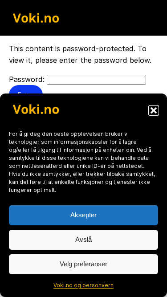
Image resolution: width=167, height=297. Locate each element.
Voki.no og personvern (83, 285)
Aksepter (83, 215)
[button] (153, 110)
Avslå (83, 239)
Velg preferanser (83, 264)
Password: (28, 79)
